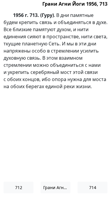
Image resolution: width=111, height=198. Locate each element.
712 (18, 187)
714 (92, 187)
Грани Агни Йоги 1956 (56, 187)
